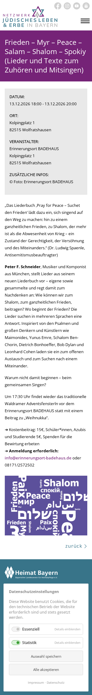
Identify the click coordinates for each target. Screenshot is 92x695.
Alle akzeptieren (46, 669)
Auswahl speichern (46, 656)
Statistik (29, 642)
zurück (74, 546)
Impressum (36, 682)
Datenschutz (55, 682)
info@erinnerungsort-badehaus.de (38, 458)
